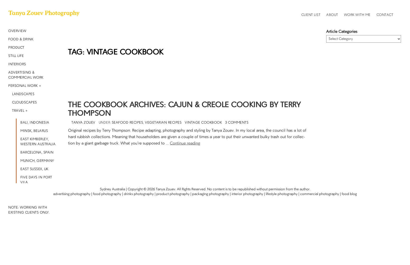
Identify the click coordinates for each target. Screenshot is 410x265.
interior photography (247, 194)
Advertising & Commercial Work (25, 75)
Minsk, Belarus (34, 131)
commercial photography (319, 194)
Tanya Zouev (165, 189)
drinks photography (139, 194)
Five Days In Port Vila (36, 180)
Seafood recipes (127, 122)
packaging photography (210, 194)
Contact (385, 15)
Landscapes (23, 94)
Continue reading (185, 143)
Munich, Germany (37, 161)
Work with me (357, 15)
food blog (349, 194)
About (332, 15)
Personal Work (23, 86)
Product (16, 47)
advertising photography (71, 194)
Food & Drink (20, 39)
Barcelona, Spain (36, 152)
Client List (311, 15)
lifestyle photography (282, 194)
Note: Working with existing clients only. (29, 210)
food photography (107, 194)
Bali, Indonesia (34, 122)
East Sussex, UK (34, 169)
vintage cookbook (203, 122)
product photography (173, 194)
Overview (17, 31)
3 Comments (236, 122)
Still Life (16, 56)
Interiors (17, 64)
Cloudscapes (24, 102)
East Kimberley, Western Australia (38, 142)
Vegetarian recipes (163, 122)
